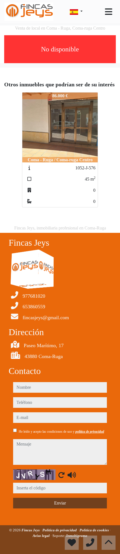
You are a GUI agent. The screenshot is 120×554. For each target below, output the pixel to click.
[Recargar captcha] (61, 474)
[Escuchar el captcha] (71, 474)
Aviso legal (42, 536)
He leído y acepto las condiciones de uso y (61, 432)
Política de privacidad (60, 530)
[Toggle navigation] (109, 11)
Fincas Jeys (30, 530)
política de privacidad (89, 432)
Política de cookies (95, 530)
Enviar (60, 503)
